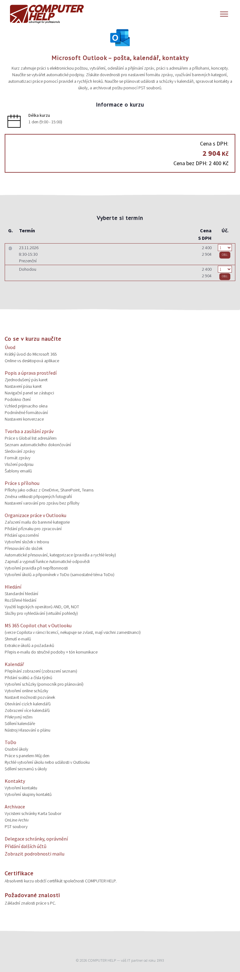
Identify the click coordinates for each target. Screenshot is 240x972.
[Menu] (224, 14)
